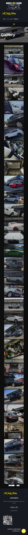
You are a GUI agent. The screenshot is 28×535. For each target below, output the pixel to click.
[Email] (24, 531)
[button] (14, 24)
